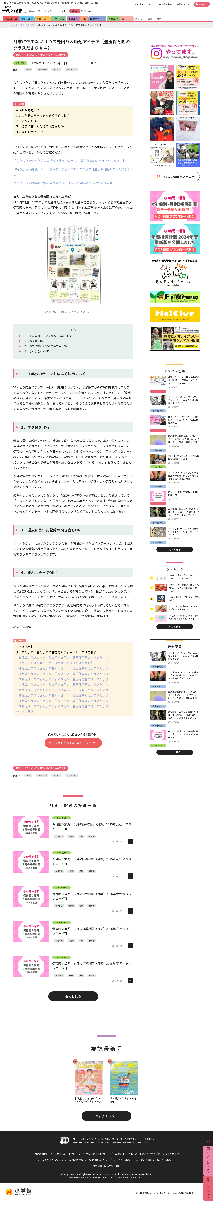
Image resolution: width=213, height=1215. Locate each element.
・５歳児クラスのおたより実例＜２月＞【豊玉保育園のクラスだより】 (63, 695)
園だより (57, 69)
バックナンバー (106, 1116)
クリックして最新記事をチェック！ (73, 743)
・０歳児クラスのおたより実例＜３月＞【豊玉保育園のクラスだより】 (63, 690)
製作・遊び (42, 18)
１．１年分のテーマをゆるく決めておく (48, 336)
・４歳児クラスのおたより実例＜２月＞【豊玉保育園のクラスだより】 (63, 700)
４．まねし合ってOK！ (37, 351)
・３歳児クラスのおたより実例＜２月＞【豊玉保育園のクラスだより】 (63, 706)
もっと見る (73, 996)
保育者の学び (97, 18)
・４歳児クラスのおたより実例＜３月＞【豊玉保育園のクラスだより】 (63, 668)
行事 (84, 18)
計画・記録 (58, 18)
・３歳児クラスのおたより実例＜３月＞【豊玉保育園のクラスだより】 (63, 673)
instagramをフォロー (179, 176)
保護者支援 (42, 69)
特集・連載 (27, 18)
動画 (158, 18)
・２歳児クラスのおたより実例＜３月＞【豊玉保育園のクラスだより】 (63, 679)
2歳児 (71, 940)
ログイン (203, 4)
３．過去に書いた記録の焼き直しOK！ (47, 346)
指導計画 (59, 836)
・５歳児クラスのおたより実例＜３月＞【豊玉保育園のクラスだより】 (63, 657)
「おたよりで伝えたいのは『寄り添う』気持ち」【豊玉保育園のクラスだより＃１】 (69, 160)
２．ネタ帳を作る (34, 341)
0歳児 (71, 836)
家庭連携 (73, 18)
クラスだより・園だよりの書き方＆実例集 (45, 54)
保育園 (91, 836)
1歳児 (71, 871)
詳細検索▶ (86, 11)
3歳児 (71, 975)
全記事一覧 (11, 18)
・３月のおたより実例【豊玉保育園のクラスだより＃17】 (55, 663)
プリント (98, 63)
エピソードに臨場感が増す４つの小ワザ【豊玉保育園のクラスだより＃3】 (63, 183)
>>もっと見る (25, 711)
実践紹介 (113, 18)
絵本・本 (126, 18)
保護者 (28, 69)
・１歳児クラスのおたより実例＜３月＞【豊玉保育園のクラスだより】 (63, 684)
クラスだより (72, 69)
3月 (81, 836)
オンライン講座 (144, 18)
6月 (81, 906)
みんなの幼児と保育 (14, 25)
